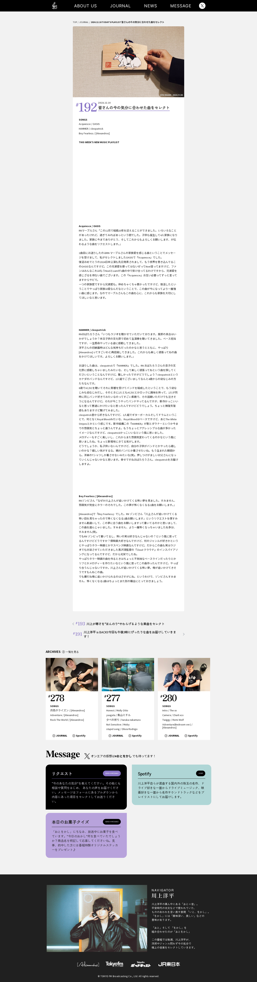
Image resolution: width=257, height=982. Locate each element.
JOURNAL (120, 5)
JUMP (200, 773)
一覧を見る (72, 651)
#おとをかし (123, 756)
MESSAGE (180, 5)
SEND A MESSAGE (112, 773)
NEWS (150, 5)
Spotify (80, 735)
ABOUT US (85, 5)
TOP (75, 22)
